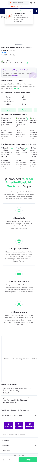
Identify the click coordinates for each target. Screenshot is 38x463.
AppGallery (30, 426)
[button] (19, 6)
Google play (19, 426)
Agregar (8, 110)
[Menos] (3, 460)
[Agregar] (12, 118)
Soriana (8, 61)
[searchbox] (18, 3)
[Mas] (16, 460)
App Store (8, 426)
